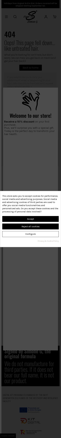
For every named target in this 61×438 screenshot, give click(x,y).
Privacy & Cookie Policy (48, 241)
